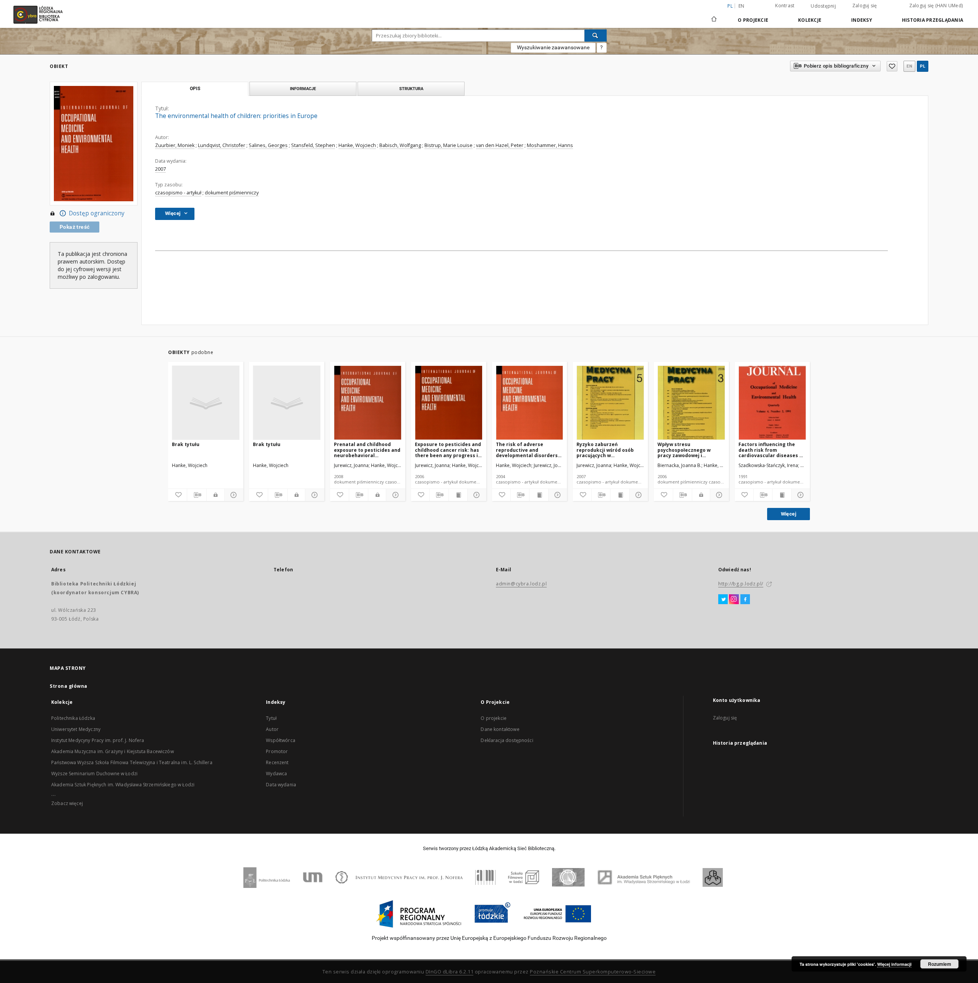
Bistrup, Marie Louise (448, 145)
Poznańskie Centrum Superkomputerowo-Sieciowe (593, 971)
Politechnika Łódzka (73, 718)
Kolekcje (809, 20)
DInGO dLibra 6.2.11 (450, 971)
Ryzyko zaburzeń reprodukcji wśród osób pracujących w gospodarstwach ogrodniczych (605, 449)
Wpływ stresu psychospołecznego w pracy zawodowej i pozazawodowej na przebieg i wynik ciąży (684, 449)
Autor (272, 729)
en (741, 5)
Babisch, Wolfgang (400, 145)
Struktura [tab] (411, 88)
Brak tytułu (185, 444)
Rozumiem (939, 963)
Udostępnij (823, 6)
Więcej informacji (894, 964)
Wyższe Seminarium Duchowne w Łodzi (94, 773)
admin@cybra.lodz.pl (521, 583)
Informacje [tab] (303, 88)
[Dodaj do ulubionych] (892, 66)
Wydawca (276, 773)
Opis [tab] (195, 88)
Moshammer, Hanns (550, 145)
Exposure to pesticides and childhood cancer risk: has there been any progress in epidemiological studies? (448, 449)
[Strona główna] (714, 15)
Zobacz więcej (67, 803)
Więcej (788, 514)
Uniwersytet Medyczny (75, 729)
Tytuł (271, 718)
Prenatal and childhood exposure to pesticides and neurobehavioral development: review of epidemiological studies (367, 449)
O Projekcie (753, 20)
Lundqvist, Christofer (221, 145)
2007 (160, 169)
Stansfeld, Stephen (313, 145)
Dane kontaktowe (500, 729)
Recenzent (277, 762)
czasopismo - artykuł (178, 192)
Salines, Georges (268, 145)
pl (922, 66)
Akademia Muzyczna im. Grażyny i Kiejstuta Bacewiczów (112, 751)
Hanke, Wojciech (357, 145)
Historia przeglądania (932, 20)
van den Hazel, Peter (499, 145)
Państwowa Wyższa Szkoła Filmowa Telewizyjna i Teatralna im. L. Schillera (131, 762)
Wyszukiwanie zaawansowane (553, 47)
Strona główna (68, 686)
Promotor (277, 751)
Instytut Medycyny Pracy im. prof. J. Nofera (97, 740)
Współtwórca (280, 740)
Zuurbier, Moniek (174, 145)
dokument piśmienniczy (232, 192)
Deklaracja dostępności (507, 740)
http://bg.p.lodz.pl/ (740, 583)
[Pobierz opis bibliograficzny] (196, 495)
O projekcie (494, 718)
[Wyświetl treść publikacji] (458, 495)
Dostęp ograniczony (97, 213)
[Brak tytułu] (205, 403)
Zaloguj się (864, 5)
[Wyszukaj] (596, 35)
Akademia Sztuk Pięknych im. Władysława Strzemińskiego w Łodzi (122, 784)
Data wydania (281, 784)
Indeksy (861, 20)
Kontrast (784, 5)
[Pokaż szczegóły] (232, 495)
